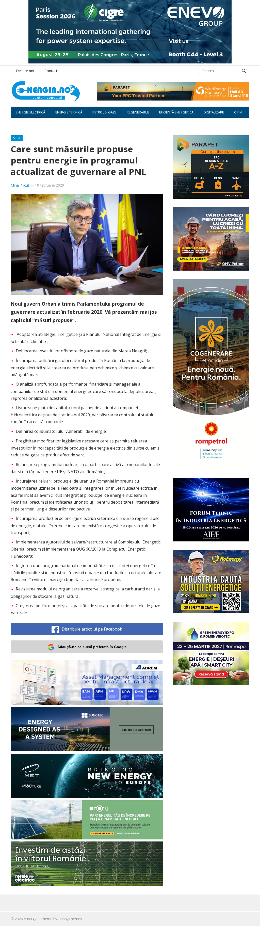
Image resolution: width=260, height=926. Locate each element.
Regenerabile (138, 112)
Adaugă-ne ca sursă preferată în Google (92, 647)
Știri (16, 138)
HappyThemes (70, 918)
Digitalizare (214, 112)
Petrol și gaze (104, 112)
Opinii (238, 112)
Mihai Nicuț (20, 185)
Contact (50, 70)
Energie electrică (30, 112)
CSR (19, 123)
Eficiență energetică (176, 112)
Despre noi (25, 70)
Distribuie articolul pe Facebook (92, 629)
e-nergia (30, 918)
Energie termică (68, 112)
